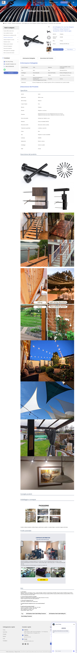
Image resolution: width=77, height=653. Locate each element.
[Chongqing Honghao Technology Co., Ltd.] (3, 2)
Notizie (4, 636)
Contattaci (56, 2)
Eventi (50, 2)
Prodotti (45, 2)
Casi (4, 638)
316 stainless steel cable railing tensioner (36, 613)
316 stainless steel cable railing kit (57, 613)
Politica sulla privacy (10, 651)
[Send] (74, 651)
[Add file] (53, 651)
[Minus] (74, 624)
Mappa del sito (17, 651)
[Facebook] (25, 644)
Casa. (34, 2)
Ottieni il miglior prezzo (58, 49)
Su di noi (39, 2)
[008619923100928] (28, 644)
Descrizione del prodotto (46, 58)
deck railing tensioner (26, 616)
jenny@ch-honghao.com (11, 64)
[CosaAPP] (4, 70)
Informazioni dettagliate (29, 58)
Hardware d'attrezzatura (16, 23)
